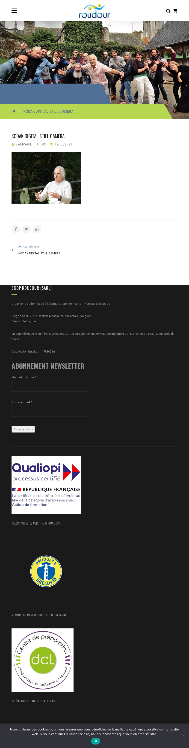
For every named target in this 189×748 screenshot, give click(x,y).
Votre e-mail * (22, 402)
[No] (183, 735)
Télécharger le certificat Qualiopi (36, 523)
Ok (96, 741)
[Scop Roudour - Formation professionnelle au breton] (94, 10)
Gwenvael (23, 144)
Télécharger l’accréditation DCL (34, 701)
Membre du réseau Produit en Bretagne (39, 614)
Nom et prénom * (24, 377)
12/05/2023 (63, 144)
